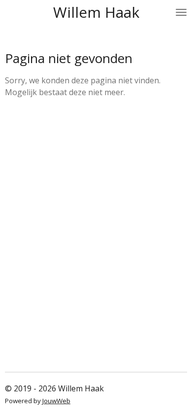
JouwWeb (56, 400)
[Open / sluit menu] (181, 12)
